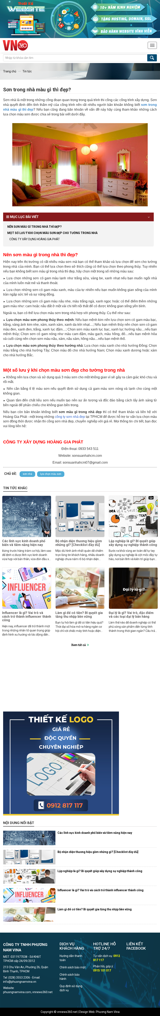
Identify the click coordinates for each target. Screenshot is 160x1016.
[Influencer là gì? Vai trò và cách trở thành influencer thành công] (26, 588)
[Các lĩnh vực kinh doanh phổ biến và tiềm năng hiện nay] (26, 516)
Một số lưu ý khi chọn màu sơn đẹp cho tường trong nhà (52, 233)
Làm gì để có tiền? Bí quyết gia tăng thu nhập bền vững (79, 615)
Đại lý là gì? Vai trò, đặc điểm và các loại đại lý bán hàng (131, 615)
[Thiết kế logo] (80, 764)
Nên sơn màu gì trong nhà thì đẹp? (34, 226)
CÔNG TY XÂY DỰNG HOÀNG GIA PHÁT (34, 239)
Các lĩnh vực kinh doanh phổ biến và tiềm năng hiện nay (23, 543)
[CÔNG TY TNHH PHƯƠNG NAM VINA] (15, 45)
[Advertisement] (80, 682)
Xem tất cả (78, 645)
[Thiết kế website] (80, 18)
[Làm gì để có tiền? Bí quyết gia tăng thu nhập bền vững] (80, 588)
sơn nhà (27, 473)
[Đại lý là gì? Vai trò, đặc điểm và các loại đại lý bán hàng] (133, 588)
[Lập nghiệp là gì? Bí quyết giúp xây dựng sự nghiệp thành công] (133, 516)
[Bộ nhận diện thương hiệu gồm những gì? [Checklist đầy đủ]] (80, 516)
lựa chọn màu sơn (50, 473)
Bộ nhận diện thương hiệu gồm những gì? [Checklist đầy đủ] (78, 543)
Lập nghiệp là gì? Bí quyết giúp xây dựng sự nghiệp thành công (133, 543)
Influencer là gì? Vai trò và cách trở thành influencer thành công (26, 616)
